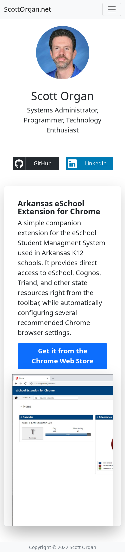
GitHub (43, 163)
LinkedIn (96, 163)
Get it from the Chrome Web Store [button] (63, 355)
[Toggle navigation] (111, 9)
